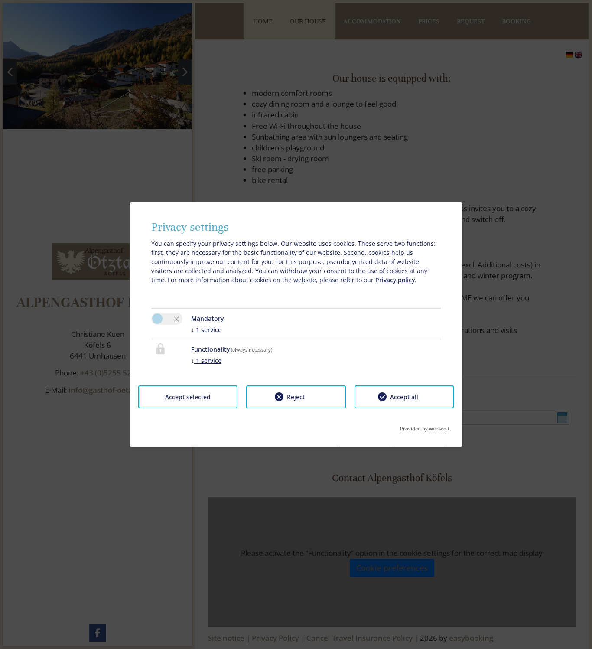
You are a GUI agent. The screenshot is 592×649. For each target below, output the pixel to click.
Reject (296, 397)
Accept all (404, 397)
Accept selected (188, 397)
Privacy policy (395, 280)
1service (206, 330)
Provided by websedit (424, 426)
